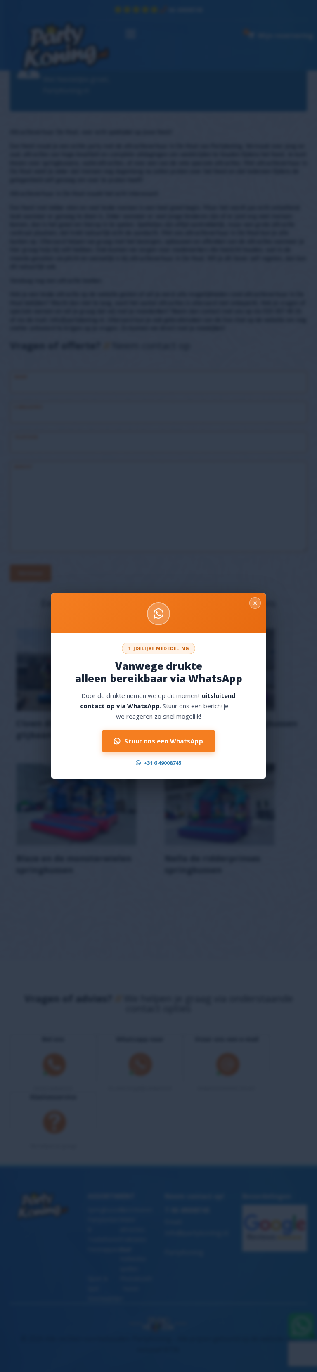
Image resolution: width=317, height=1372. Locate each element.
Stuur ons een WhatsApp (163, 741)
